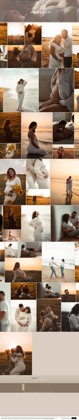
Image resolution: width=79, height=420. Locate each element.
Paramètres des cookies (66, 418)
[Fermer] (77, 418)
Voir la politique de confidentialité (48, 418)
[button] (36, 1)
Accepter (74, 418)
